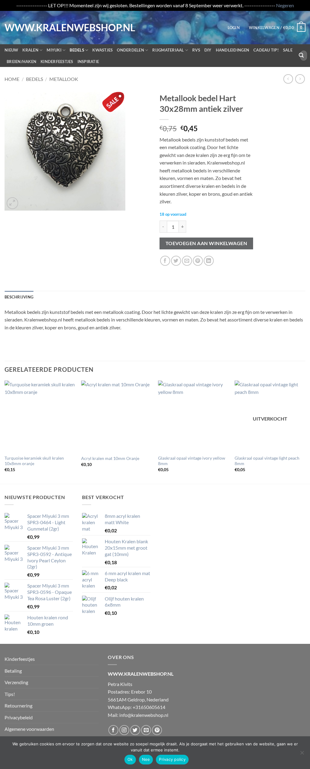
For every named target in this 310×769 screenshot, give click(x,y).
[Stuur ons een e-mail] (146, 730)
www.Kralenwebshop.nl (30, 27)
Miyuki (54, 50)
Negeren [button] (285, 5)
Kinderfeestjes (57, 61)
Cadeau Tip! (266, 50)
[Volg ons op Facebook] (113, 730)
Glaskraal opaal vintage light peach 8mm (267, 460)
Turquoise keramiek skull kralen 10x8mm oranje (34, 460)
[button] (234, 27)
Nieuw (11, 50)
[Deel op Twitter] (176, 261)
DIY (208, 50)
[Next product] (288, 79)
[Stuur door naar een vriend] (187, 261)
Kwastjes (102, 50)
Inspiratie (88, 61)
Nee (146, 759)
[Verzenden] (301, 55)
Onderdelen (130, 50)
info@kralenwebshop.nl (143, 715)
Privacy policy (172, 759)
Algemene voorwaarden (29, 729)
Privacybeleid (19, 717)
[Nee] (301, 754)
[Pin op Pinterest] (198, 261)
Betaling (13, 671)
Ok (130, 759)
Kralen (30, 50)
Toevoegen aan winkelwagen (206, 243)
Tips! (10, 694)
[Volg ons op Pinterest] (157, 730)
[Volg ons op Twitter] (135, 730)
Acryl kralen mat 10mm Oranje (110, 458)
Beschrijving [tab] (19, 297)
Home (12, 79)
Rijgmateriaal (168, 50)
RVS (196, 50)
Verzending (16, 682)
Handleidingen (232, 50)
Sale (287, 50)
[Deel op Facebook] (165, 261)
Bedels (77, 50)
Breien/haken (21, 61)
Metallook (63, 79)
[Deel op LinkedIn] (209, 261)
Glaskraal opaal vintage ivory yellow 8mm (191, 460)
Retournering (18, 705)
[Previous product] (300, 79)
